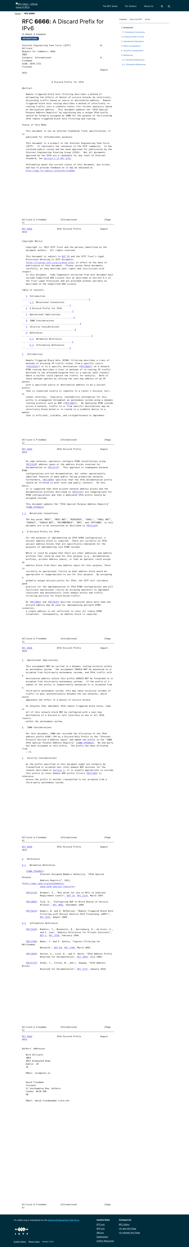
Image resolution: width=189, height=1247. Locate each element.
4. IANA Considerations (131, 46)
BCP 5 (43, 935)
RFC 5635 (45, 917)
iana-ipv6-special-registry (56, 886)
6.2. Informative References (134, 64)
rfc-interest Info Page (129, 1232)
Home (18, 13)
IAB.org (100, 1232)
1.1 (32, 302)
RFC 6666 (27, 229)
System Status (20, 1241)
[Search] (162, 6)
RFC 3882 (58, 905)
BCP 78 (66, 256)
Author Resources (105, 1241)
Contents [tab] (123, 19)
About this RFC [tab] (136, 19)
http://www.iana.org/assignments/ (43, 883)
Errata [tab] (148, 19)
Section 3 (58, 770)
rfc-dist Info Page (127, 1228)
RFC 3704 (69, 947)
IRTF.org (101, 1228)
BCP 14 (71, 895)
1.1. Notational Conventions (133, 32)
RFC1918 (31, 464)
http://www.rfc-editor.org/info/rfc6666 (50, 171)
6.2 (32, 345)
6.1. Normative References (133, 60)
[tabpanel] (144, 45)
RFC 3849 (82, 957)
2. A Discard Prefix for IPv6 (132, 37)
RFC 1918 (54, 935)
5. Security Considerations (132, 50)
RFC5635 (32, 366)
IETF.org (101, 1224)
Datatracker (102, 1236)
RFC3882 (85, 366)
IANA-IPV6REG (35, 507)
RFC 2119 (82, 895)
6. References (127, 55)
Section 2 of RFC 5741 (57, 158)
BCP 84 (58, 947)
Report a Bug (34, 1241)
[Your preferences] (170, 6)
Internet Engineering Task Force (63, 1220)
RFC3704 (92, 773)
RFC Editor (124, 1224)
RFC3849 (48, 480)
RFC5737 (53, 467)
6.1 (32, 339)
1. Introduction (127, 27)
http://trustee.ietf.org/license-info (50, 262)
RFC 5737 (82, 969)
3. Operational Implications (132, 41)
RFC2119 (92, 525)
